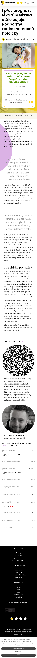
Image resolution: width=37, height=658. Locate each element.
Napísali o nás (18, 595)
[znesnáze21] (8, 3)
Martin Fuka (30, 39)
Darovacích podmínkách (17, 400)
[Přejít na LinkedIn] (25, 618)
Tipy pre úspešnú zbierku (18, 575)
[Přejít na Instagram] (16, 618)
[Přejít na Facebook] (12, 618)
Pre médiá (18, 597)
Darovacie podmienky (18, 560)
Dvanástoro (18, 572)
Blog (18, 592)
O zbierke (9, 115)
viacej (18, 644)
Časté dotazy (18, 570)
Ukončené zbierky (18, 555)
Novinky (28, 115)
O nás (18, 590)
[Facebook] (30, 102)
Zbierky (18, 553)
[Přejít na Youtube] (20, 618)
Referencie (18, 577)
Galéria (19, 115)
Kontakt (18, 587)
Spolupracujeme (18, 558)
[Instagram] (32, 102)
